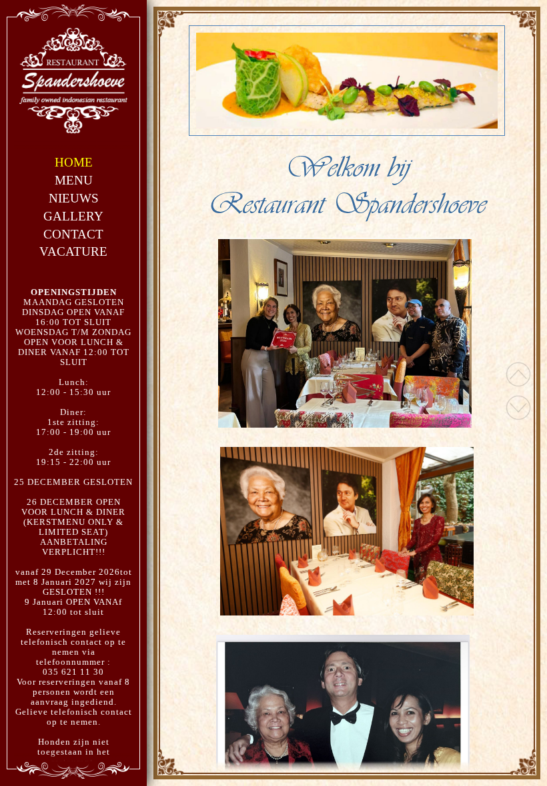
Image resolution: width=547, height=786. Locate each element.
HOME (74, 162)
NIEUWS (74, 198)
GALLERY (73, 216)
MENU (74, 180)
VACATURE (73, 251)
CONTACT (73, 234)
